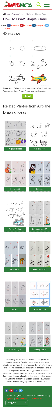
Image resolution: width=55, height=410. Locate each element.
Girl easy (39, 189)
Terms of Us (36, 398)
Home (7, 14)
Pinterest (28, 25)
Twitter (7, 28)
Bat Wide (15, 309)
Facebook (15, 25)
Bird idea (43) (15, 269)
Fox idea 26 (15, 189)
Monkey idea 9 (40, 350)
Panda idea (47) (39, 269)
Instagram (40, 25)
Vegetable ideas (15, 149)
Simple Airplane (15, 229)
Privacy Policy (22, 398)
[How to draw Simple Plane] (27, 60)
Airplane (29, 14)
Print (27, 96)
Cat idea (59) (39, 149)
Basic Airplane (40, 309)
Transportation (18, 14)
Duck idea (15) (15, 350)
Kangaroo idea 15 (39, 229)
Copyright (9, 398)
